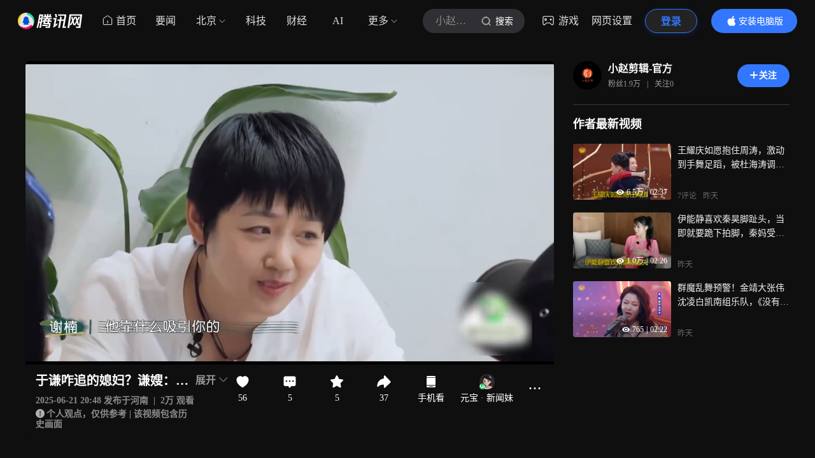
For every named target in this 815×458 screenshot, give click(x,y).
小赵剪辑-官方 (640, 68)
